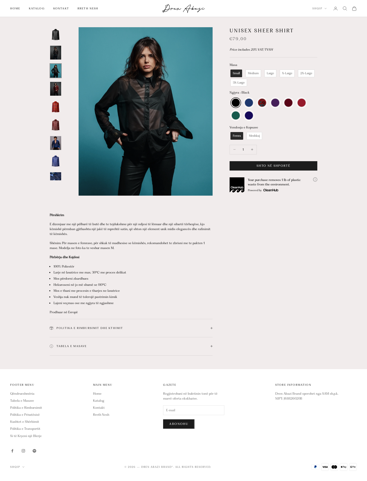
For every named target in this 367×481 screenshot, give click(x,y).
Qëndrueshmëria (22, 394)
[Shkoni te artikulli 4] (56, 88)
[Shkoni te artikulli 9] (56, 179)
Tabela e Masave (22, 401)
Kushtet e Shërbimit (24, 422)
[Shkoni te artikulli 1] (56, 34)
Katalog (37, 8)
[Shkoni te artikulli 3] (56, 70)
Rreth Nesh (88, 8)
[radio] (236, 73)
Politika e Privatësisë (25, 415)
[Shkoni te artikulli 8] (56, 161)
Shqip (317, 8)
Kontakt (61, 8)
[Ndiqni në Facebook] (12, 451)
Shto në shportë (273, 165)
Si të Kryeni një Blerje (26, 436)
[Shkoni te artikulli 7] (56, 143)
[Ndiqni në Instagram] (23, 451)
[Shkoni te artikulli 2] (56, 52)
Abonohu (178, 424)
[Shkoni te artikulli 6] (56, 125)
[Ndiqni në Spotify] (34, 451)
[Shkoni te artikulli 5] (56, 107)
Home (15, 8)
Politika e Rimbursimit (26, 408)
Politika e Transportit (25, 429)
